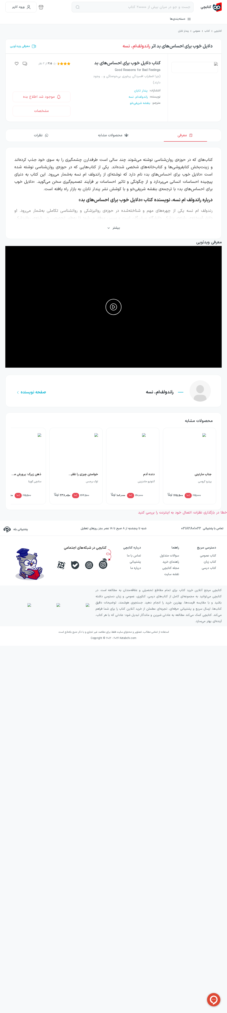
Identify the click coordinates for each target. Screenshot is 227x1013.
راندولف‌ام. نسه (136, 46)
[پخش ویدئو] (113, 307)
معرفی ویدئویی (20, 46)
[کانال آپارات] (61, 565)
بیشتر (116, 228)
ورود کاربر (18, 7)
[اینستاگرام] (89, 565)
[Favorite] (17, 64)
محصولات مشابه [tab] (110, 135)
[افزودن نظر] (25, 63)
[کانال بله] (75, 565)
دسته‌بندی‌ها (177, 19)
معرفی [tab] (182, 135)
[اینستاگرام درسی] (103, 563)
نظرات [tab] (38, 135)
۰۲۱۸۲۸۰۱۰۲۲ (191, 528)
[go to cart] (41, 7)
